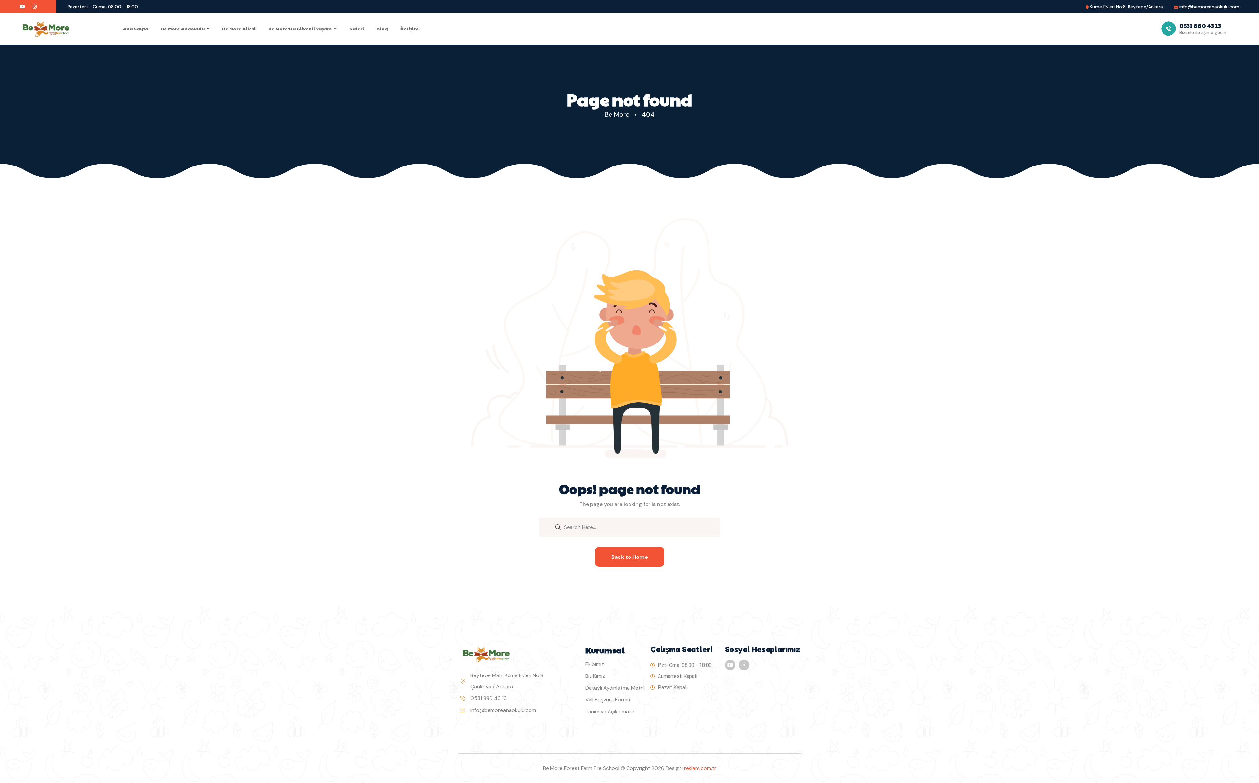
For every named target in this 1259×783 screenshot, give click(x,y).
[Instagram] (744, 665)
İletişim (409, 28)
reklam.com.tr (700, 768)
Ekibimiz (594, 664)
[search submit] (558, 527)
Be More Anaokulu (183, 28)
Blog (382, 28)
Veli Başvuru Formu (607, 699)
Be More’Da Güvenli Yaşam (300, 28)
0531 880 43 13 (488, 698)
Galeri (356, 28)
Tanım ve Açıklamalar (610, 711)
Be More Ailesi (239, 28)
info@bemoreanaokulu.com (1209, 7)
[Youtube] (730, 665)
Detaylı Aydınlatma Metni (615, 687)
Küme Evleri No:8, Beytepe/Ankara (1126, 7)
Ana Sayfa (135, 28)
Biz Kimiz (595, 676)
